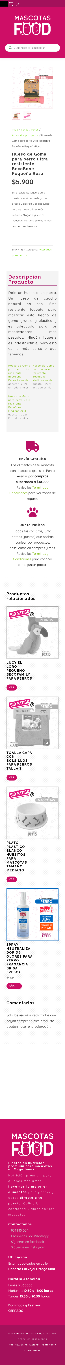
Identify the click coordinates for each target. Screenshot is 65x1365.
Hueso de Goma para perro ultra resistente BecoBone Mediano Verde (43, 373)
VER (11, 687)
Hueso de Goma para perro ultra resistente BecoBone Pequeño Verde (19, 373)
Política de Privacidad (24, 1345)
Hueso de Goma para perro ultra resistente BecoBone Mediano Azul (19, 404)
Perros (34, 129)
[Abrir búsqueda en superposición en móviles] (32, 47)
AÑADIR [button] (14, 986)
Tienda (24, 129)
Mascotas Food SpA (29, 1334)
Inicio (15, 129)
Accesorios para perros (25, 135)
